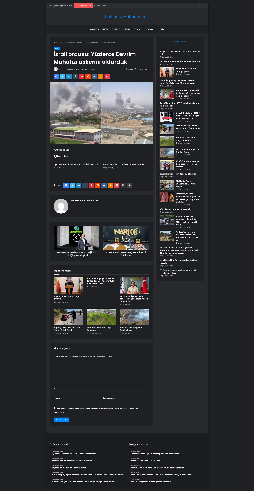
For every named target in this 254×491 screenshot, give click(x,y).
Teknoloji (139, 29)
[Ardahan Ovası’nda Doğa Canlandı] (101, 317)
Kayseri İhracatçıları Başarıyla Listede (178, 174)
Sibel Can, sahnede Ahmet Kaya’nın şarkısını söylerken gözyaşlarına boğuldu (188, 197)
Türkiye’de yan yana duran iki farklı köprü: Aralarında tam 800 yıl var (187, 236)
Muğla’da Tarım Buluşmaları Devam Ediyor (185, 184)
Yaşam (150, 29)
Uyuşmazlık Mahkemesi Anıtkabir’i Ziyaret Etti (76, 164)
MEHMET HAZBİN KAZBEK (68, 69)
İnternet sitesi (109, 398)
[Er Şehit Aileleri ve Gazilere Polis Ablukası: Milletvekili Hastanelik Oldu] (167, 220)
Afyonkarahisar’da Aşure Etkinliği (176, 209)
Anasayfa (94, 29)
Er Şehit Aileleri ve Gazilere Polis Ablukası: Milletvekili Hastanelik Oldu (187, 220)
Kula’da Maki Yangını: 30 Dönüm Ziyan (131, 328)
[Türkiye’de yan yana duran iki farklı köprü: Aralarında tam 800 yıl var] (167, 236)
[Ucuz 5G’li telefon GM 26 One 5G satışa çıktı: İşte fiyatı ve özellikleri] (167, 117)
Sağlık (127, 29)
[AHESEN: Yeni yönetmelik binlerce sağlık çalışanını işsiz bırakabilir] (134, 285)
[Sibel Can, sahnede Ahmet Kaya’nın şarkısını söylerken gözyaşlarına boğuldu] (167, 197)
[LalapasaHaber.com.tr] (127, 16)
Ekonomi (116, 29)
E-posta (58, 398)
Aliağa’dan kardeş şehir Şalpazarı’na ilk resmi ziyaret (187, 164)
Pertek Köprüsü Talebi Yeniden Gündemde (123, 164)
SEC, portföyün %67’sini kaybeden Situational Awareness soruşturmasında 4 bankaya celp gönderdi (179, 250)
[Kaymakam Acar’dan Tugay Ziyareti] (68, 285)
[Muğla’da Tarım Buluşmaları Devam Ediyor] (167, 185)
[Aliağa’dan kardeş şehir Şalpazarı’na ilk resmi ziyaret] (167, 165)
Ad (55, 388)
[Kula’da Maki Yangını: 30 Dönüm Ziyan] (134, 317)
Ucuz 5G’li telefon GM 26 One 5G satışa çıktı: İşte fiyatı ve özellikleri (188, 116)
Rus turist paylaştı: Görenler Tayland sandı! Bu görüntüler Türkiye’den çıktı (101, 281)
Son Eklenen (180, 41)
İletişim (160, 29)
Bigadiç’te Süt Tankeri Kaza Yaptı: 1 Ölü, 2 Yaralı (67, 328)
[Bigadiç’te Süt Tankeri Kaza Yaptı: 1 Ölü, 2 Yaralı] (68, 317)
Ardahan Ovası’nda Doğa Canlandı (99, 328)
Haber (105, 29)
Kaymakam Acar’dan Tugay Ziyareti (108, 6)
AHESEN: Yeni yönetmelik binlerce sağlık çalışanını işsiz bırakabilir (134, 299)
